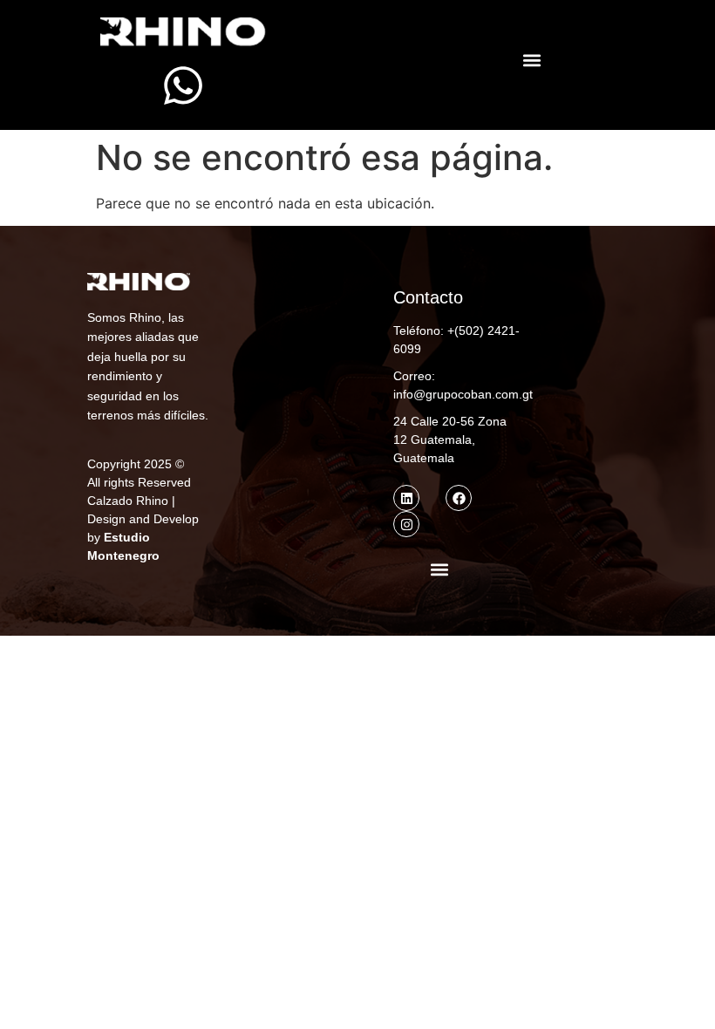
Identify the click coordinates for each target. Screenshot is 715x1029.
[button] (532, 60)
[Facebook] (459, 498)
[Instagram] (406, 524)
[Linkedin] (406, 498)
